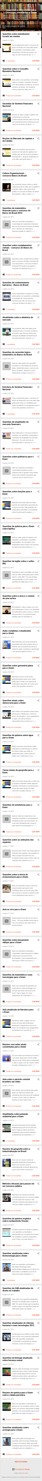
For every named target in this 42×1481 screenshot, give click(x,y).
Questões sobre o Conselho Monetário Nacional (15, 70)
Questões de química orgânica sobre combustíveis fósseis (16, 1219)
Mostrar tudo (33, 26)
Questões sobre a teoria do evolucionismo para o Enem (15, 875)
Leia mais (36, 61)
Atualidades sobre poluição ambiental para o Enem (15, 1115)
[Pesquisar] (39, 5)
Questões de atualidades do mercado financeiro (15, 423)
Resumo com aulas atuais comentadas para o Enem (14, 1045)
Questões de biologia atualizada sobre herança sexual (17, 1359)
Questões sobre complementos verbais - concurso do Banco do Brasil (17, 247)
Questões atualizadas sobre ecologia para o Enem (15, 1428)
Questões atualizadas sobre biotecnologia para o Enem (15, 1254)
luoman (26, 1473)
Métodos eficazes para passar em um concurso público (18, 1184)
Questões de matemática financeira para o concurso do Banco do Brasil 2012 (16, 210)
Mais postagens (21, 1462)
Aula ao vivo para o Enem (14, 909)
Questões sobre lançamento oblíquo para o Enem (15, 941)
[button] (38, 34)
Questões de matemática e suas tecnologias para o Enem (17, 976)
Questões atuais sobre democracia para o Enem (14, 701)
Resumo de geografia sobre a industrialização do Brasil (16, 1150)
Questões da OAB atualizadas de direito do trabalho (17, 1289)
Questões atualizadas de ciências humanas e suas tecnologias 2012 (18, 1324)
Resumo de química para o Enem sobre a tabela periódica (17, 1393)
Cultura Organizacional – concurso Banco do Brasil (14, 174)
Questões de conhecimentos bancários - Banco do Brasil (15, 283)
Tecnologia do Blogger (22, 1469)
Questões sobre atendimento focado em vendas (16, 35)
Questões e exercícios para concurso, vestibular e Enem (21, 11)
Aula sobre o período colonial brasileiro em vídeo (16, 1080)
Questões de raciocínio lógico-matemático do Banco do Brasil (17, 353)
